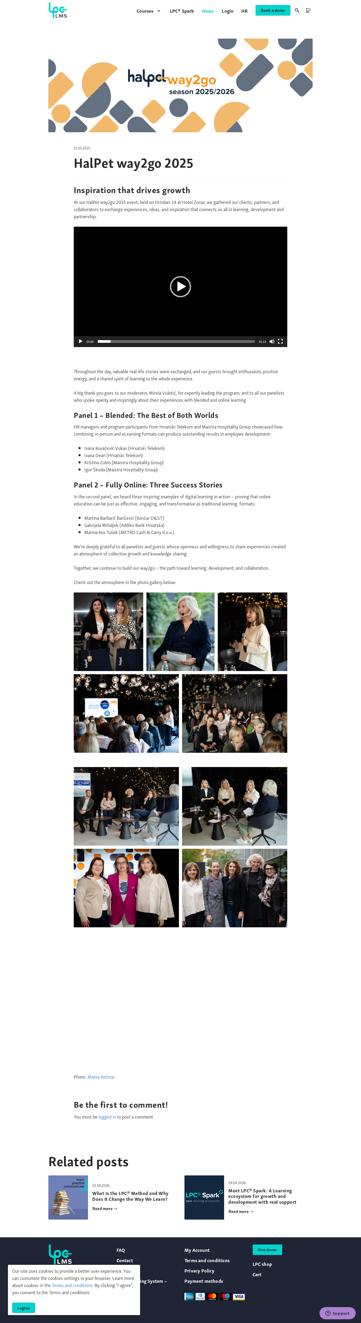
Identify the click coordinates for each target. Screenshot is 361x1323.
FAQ (121, 1249)
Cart (257, 1274)
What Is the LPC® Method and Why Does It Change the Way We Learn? (130, 1195)
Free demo (267, 1249)
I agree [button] (23, 1307)
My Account (197, 1249)
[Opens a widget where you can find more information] (337, 1313)
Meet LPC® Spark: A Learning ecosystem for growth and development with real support (262, 1195)
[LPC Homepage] (57, 10)
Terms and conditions (207, 1260)
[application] (180, 287)
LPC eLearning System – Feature (142, 1284)
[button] (149, 10)
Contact (125, 1260)
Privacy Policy (199, 1270)
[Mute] (272, 341)
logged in (107, 1116)
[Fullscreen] (280, 341)
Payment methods (203, 1280)
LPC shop (262, 1263)
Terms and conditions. (73, 1285)
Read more (102, 1208)
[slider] (176, 341)
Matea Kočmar (101, 1076)
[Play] (80, 341)
